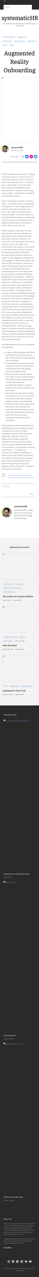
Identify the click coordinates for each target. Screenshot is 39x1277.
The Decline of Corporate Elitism (18, 596)
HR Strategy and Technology (12, 588)
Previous (6, 486)
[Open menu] (5, 1)
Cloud (5, 686)
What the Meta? (10, 645)
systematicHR (20, 17)
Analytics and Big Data (10, 637)
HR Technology (19, 41)
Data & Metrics (8, 584)
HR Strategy (19, 584)
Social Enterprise (28, 478)
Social (5, 45)
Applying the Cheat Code (14, 690)
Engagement (21, 37)
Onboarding (31, 41)
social (19, 478)
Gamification (7, 41)
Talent (11, 45)
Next (31, 494)
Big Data (22, 637)
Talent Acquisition (9, 592)
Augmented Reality (15, 475)
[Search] (28, 7)
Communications (9, 37)
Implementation (27, 686)
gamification (26, 475)
